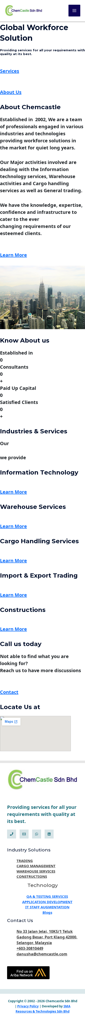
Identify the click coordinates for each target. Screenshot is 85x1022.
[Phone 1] (11, 834)
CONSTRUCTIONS (32, 876)
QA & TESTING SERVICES (47, 896)
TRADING (25, 860)
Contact (9, 692)
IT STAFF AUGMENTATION (47, 907)
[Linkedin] (49, 834)
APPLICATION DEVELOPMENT (47, 901)
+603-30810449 (30, 948)
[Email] (24, 834)
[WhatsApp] (36, 834)
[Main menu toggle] (74, 10)
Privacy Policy (28, 1006)
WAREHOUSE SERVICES (36, 871)
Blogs (47, 912)
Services (9, 71)
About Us (10, 92)
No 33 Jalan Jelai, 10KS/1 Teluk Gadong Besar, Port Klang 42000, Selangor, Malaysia (47, 937)
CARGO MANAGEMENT (36, 865)
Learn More (13, 255)
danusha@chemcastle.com (42, 954)
